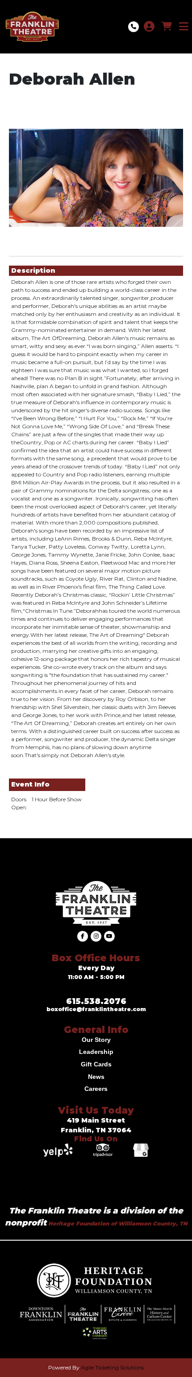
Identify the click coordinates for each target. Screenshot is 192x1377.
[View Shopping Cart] (167, 27)
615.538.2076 (96, 1001)
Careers (96, 1088)
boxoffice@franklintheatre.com (96, 1009)
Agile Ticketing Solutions (112, 1367)
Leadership (96, 1051)
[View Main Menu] (183, 26)
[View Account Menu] (149, 26)
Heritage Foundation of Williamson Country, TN (117, 1223)
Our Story (96, 1039)
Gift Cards (96, 1064)
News (96, 1076)
